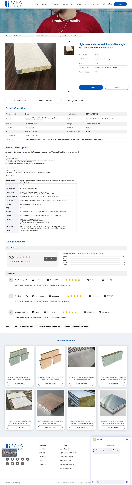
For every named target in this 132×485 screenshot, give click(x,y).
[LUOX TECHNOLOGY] (15, 4)
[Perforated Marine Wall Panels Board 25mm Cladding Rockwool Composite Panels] (19, 361)
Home (36, 4)
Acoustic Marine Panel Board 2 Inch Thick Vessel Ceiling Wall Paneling (50, 378)
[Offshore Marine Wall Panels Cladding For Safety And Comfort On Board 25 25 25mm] (113, 361)
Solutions (42, 457)
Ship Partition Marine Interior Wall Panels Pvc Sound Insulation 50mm (81, 378)
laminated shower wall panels (49, 326)
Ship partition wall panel (24, 326)
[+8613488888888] (22, 463)
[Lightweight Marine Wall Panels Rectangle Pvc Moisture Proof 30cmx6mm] (30, 66)
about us (45, 4)
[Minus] (127, 439)
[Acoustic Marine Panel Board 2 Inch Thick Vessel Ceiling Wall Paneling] (50, 361)
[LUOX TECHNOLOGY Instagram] (17, 459)
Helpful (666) (105, 312)
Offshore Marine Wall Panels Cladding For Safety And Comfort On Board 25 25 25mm (113, 378)
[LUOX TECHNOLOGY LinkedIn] (22, 459)
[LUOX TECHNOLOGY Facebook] (12, 459)
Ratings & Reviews (75, 101)
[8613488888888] (12, 463)
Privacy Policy (10, 482)
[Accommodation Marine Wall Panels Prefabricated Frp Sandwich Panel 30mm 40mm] (81, 404)
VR (72, 4)
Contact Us (42, 464)
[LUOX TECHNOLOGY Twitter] (7, 459)
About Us (42, 449)
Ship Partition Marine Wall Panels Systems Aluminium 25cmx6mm (50, 422)
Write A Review (50, 259)
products (55, 4)
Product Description (46, 101)
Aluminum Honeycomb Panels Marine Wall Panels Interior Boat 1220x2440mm (113, 422)
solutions (64, 4)
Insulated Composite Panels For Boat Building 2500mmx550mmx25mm (19, 422)
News (41, 460)
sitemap (17, 482)
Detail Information (18, 101)
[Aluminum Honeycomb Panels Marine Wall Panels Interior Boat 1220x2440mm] (113, 404)
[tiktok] (7, 463)
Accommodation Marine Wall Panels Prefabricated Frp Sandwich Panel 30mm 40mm (81, 422)
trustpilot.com (94, 280)
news (79, 4)
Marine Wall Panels (28, 36)
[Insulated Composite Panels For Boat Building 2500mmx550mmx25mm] (19, 404)
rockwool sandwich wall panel (76, 326)
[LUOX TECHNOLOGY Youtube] (27, 459)
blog (85, 4)
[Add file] (93, 482)
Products (16, 36)
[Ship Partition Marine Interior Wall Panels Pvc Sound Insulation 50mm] (81, 361)
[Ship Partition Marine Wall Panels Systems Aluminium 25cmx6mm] (50, 404)
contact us (94, 4)
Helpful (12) (110, 296)
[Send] (127, 482)
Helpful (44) (108, 280)
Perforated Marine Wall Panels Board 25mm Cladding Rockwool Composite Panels (19, 379)
